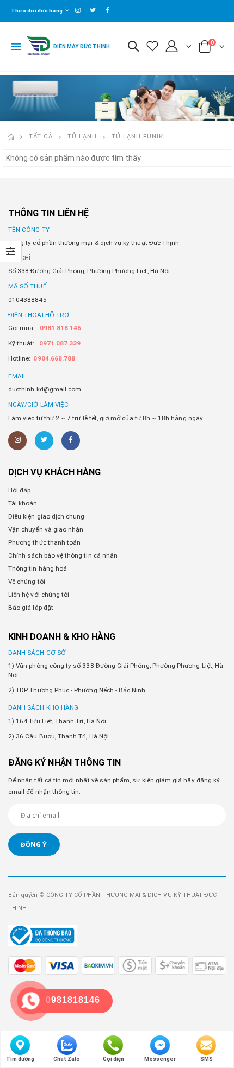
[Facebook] (70, 440)
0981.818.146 (61, 328)
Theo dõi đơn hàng (37, 11)
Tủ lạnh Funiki (138, 136)
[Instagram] (17, 440)
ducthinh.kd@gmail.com (44, 389)
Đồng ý (34, 844)
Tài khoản (23, 503)
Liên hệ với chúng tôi (38, 594)
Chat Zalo (66, 1059)
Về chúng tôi (26, 581)
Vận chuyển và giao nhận (45, 529)
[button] (132, 47)
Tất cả (41, 136)
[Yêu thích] (152, 46)
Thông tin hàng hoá (37, 568)
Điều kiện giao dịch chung (46, 516)
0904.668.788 (54, 358)
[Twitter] (44, 440)
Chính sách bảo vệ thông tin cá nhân (63, 555)
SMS (206, 1059)
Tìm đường (20, 1059)
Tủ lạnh (82, 136)
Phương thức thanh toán (44, 542)
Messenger (160, 1059)
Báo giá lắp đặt (30, 607)
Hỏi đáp (19, 490)
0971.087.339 (60, 343)
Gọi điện (113, 1059)
